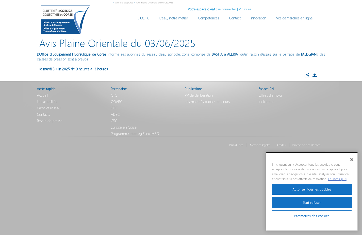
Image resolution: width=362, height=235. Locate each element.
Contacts (43, 114)
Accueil (42, 95)
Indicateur (266, 101)
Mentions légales (260, 145)
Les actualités (47, 101)
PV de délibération (199, 95)
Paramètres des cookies (311, 216)
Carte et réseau (49, 107)
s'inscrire (245, 9)
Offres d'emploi (270, 95)
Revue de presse (50, 120)
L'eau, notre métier (173, 17)
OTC (114, 120)
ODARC (116, 101)
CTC (114, 95)
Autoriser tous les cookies (312, 189)
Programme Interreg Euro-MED (135, 133)
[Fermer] (351, 159)
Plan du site (236, 145)
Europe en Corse (124, 127)
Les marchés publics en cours (207, 101)
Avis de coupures (124, 2)
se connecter (227, 9)
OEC (114, 107)
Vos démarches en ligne (294, 17)
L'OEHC (143, 17)
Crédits (281, 145)
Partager (314, 75)
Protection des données (307, 145)
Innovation (258, 17)
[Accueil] (65, 19)
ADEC (115, 114)
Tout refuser (312, 202)
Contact (235, 17)
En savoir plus (337, 179)
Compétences (208, 17)
